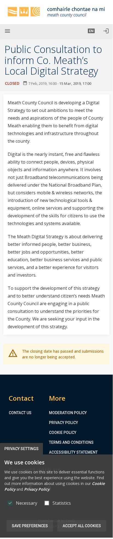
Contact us (20, 413)
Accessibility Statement (73, 452)
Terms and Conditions (71, 442)
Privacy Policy (63, 422)
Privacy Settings (21, 449)
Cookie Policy (62, 432)
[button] (91, 31)
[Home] (56, 12)
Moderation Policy (68, 413)
